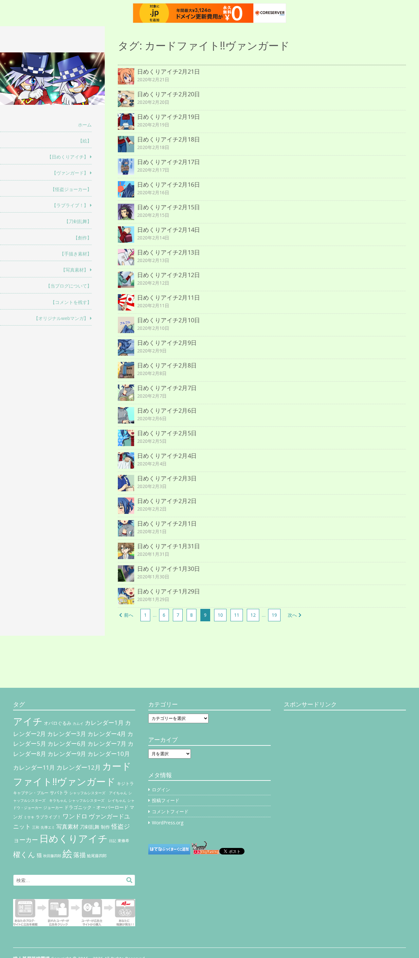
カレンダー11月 (34, 767)
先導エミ (48, 827)
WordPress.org (167, 822)
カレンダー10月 (108, 753)
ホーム (85, 125)
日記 (112, 840)
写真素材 (67, 826)
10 (220, 615)
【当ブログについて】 (69, 286)
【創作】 (82, 238)
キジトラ (125, 783)
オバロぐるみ (57, 723)
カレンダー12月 (78, 767)
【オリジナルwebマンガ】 (61, 318)
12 (253, 615)
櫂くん (24, 854)
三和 (35, 827)
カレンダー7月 (106, 743)
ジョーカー (53, 807)
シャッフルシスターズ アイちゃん (98, 792)
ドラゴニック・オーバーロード (96, 807)
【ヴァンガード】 (70, 173)
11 (236, 615)
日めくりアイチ (73, 838)
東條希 (123, 840)
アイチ (28, 721)
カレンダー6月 (66, 743)
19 (274, 615)
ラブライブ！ (48, 817)
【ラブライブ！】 (70, 205)
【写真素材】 (74, 270)
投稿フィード (165, 800)
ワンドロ (75, 816)
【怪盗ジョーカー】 (71, 189)
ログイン (161, 789)
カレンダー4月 (106, 734)
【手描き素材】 (76, 254)
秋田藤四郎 (52, 855)
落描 (79, 854)
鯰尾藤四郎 (97, 855)
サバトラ (59, 793)
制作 (105, 827)
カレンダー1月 (104, 722)
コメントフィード (170, 811)
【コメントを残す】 (71, 302)
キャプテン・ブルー (30, 793)
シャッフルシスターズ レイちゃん (97, 800)
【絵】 (85, 141)
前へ (128, 615)
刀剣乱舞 (90, 826)
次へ (292, 615)
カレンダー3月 (66, 733)
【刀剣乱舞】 (78, 221)
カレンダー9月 (66, 754)
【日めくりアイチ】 (67, 157)
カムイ (78, 723)
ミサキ (29, 817)
